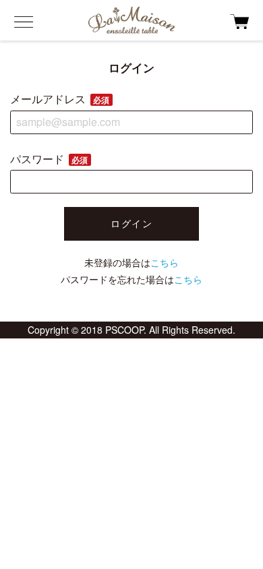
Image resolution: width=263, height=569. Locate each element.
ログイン (131, 223)
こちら (164, 262)
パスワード (49, 159)
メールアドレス (59, 99)
